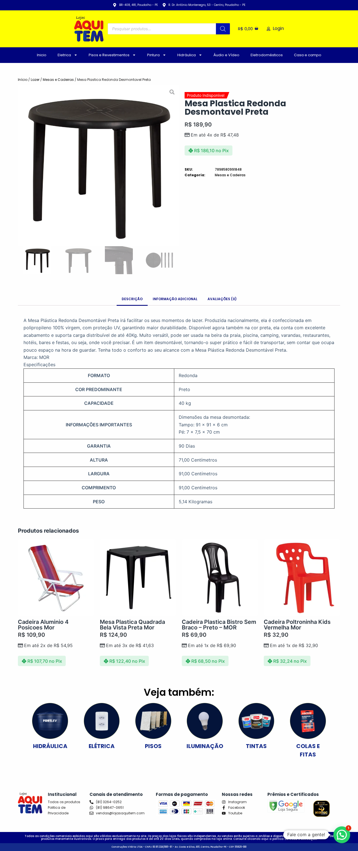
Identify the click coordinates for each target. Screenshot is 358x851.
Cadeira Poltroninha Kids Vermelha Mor (297, 624)
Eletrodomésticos (267, 55)
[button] (23, 165)
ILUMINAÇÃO (205, 746)
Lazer (35, 79)
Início (22, 79)
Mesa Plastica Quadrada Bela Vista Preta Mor (132, 624)
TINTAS (256, 746)
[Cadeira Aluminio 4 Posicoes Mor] (56, 577)
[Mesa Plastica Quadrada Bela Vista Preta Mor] (138, 577)
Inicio (41, 55)
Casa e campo (307, 55)
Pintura (153, 55)
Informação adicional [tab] (175, 299)
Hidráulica (186, 55)
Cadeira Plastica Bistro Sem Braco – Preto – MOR (219, 624)
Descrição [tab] (132, 299)
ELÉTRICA (102, 746)
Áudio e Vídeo (226, 55)
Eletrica (64, 55)
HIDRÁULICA (50, 746)
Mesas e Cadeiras (58, 79)
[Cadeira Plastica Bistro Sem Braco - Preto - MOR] (220, 577)
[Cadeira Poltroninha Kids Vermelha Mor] (302, 577)
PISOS (153, 746)
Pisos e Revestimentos (109, 55)
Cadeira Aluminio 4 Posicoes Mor (43, 624)
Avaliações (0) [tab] (222, 299)
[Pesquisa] (223, 28)
